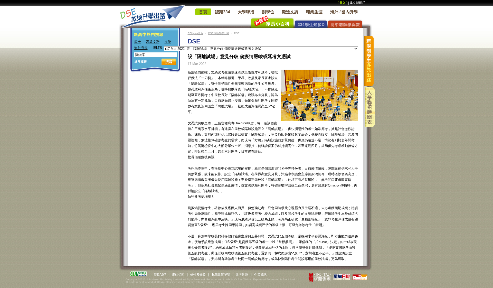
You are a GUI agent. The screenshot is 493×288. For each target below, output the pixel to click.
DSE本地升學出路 (218, 33)
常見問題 (242, 274)
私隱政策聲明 (221, 274)
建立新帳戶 (357, 3)
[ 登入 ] (342, 3)
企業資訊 (260, 274)
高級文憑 (152, 42)
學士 (137, 42)
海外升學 (141, 48)
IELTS (157, 48)
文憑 (168, 42)
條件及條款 (198, 274)
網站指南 (178, 274)
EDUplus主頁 (195, 33)
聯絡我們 (160, 274)
